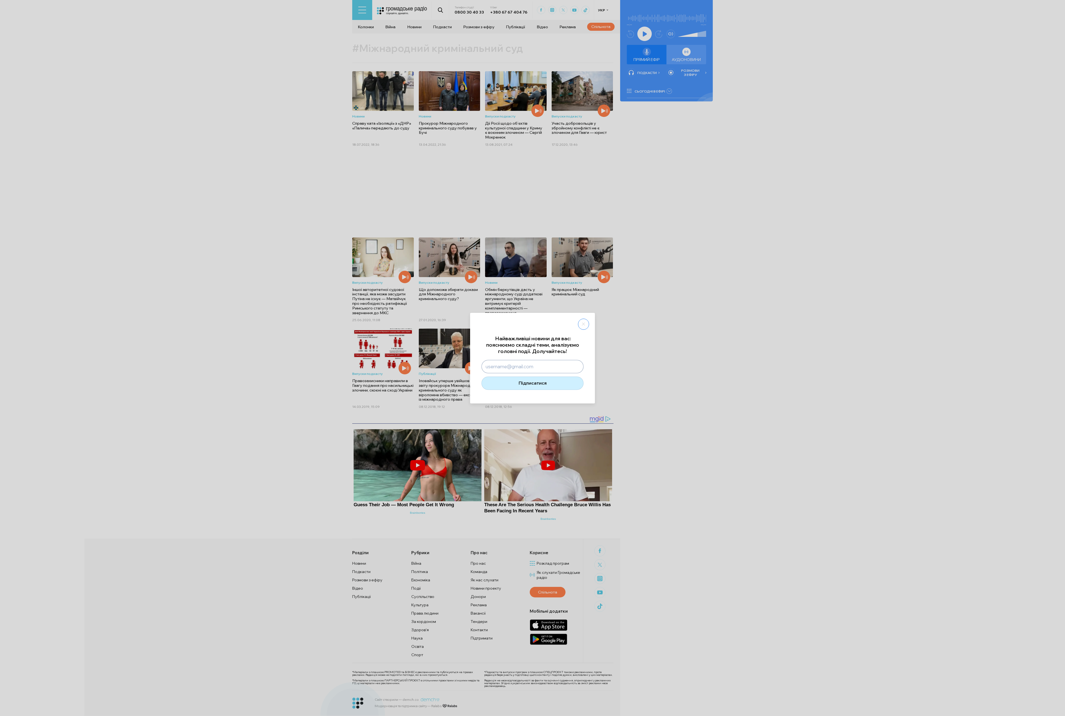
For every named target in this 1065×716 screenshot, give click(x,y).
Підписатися (533, 383)
